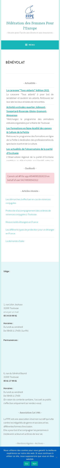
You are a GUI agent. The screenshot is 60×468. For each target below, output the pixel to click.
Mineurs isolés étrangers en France (22, 222)
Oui (26, 463)
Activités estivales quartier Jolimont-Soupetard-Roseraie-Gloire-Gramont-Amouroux (26, 111)
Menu (32, 44)
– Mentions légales (24, 443)
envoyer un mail (11, 311)
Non (35, 463)
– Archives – (39, 443)
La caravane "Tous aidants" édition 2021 (27, 90)
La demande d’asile (15, 241)
